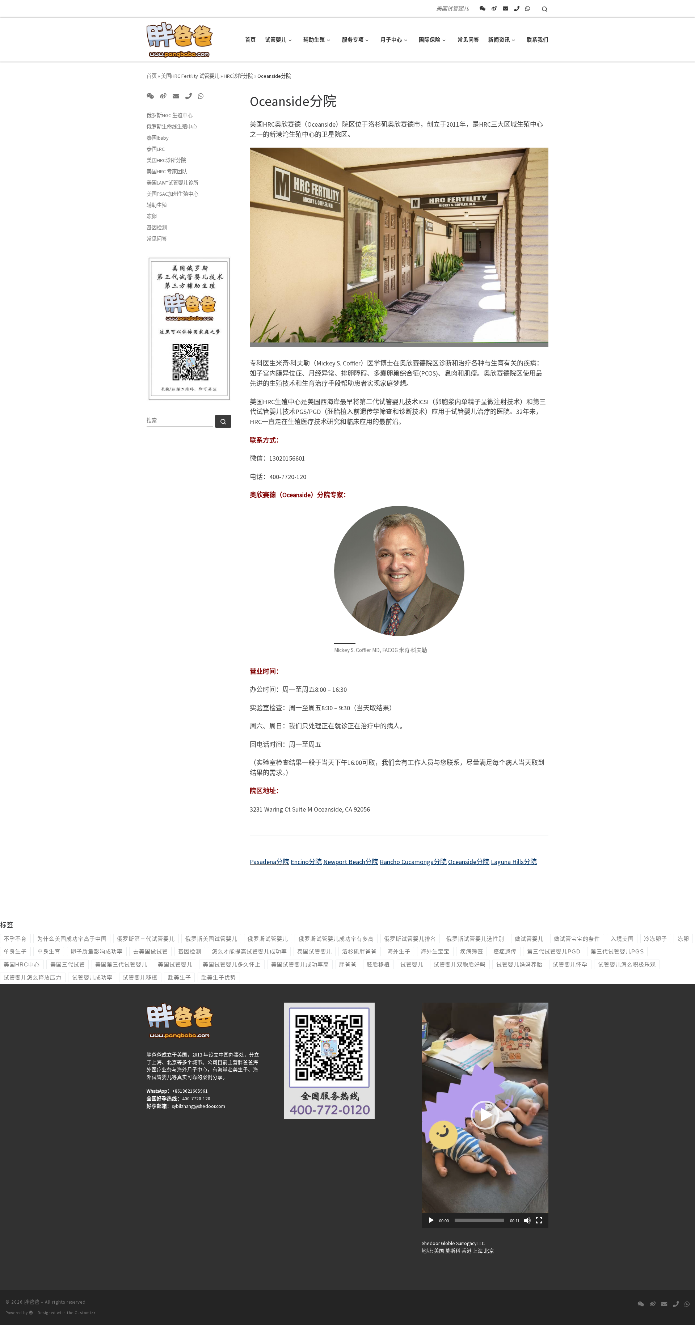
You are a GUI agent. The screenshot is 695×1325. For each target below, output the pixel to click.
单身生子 (15, 951)
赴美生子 (179, 977)
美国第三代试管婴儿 (121, 964)
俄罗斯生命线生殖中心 (172, 126)
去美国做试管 (150, 951)
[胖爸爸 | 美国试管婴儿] (180, 38)
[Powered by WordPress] (31, 1313)
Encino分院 (306, 862)
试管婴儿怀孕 (570, 964)
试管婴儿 (412, 964)
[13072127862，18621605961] (483, 8)
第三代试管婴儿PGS (617, 951)
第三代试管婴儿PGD (554, 951)
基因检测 (157, 227)
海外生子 (398, 951)
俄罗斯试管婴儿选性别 (475, 939)
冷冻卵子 (655, 939)
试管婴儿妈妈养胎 (519, 964)
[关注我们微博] (494, 8)
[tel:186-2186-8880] (516, 8)
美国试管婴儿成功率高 (300, 964)
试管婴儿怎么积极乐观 (627, 964)
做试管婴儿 (529, 939)
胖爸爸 (348, 964)
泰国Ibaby (158, 138)
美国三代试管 (67, 964)
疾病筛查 (471, 951)
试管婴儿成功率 (92, 977)
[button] (485, 1115)
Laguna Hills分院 (514, 862)
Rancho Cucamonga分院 (413, 862)
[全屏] (539, 1220)
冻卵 (152, 216)
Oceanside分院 (468, 862)
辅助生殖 (157, 205)
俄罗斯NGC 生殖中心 (170, 115)
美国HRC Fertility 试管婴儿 (190, 76)
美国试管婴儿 (175, 964)
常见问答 (157, 239)
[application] (485, 1115)
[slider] (479, 1220)
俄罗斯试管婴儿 (268, 939)
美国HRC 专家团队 (167, 171)
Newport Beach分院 (350, 862)
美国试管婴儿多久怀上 (232, 964)
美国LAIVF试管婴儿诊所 (172, 182)
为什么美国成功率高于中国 (72, 939)
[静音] (527, 1220)
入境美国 (622, 939)
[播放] (431, 1220)
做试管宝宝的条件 (577, 939)
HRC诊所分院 (238, 76)
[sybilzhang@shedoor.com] (505, 8)
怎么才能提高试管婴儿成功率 (249, 951)
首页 (152, 76)
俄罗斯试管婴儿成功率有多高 (336, 939)
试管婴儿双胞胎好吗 (460, 964)
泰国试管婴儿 (314, 951)
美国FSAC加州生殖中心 (172, 194)
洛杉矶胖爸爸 (359, 951)
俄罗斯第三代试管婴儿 (146, 939)
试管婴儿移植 (140, 977)
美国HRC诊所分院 (166, 160)
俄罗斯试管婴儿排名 (410, 939)
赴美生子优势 (218, 977)
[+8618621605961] (527, 8)
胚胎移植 (378, 964)
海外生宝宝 (435, 951)
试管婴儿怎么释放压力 (33, 977)
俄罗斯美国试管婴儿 (211, 939)
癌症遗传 (505, 951)
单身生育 (48, 951)
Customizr (85, 1312)
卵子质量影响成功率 (97, 951)
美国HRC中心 (22, 964)
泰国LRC (156, 149)
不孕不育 (15, 939)
